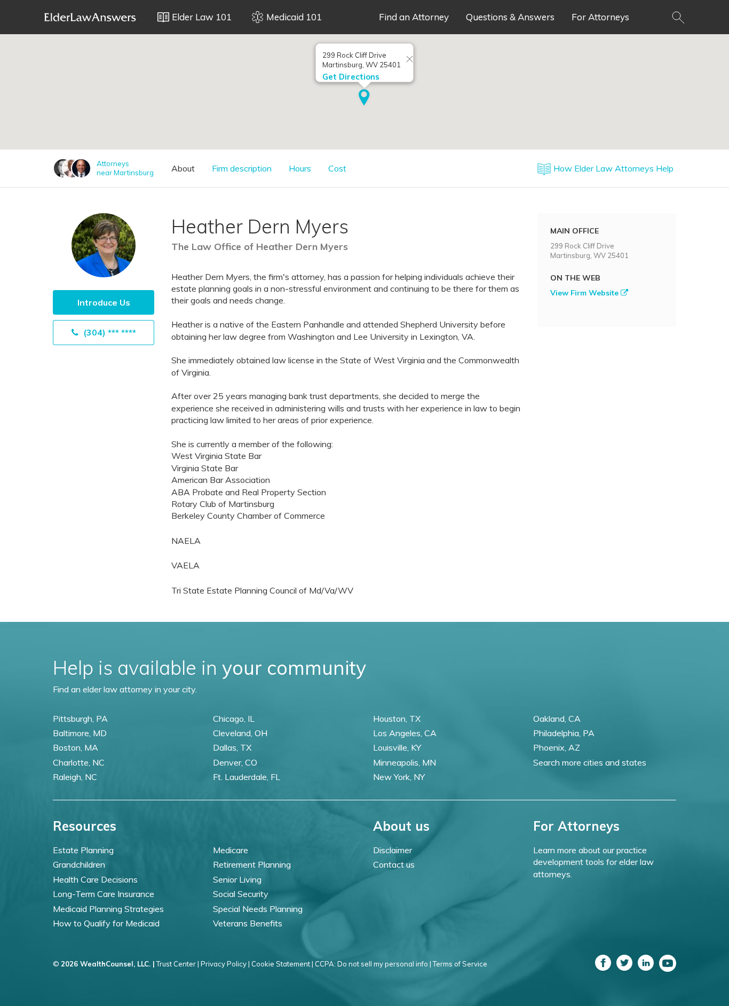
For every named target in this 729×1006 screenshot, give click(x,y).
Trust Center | (177, 964)
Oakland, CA (557, 718)
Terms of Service (460, 964)
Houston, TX (397, 718)
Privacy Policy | (225, 964)
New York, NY (399, 776)
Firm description (242, 168)
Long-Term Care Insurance (103, 893)
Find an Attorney (414, 16)
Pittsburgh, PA (80, 718)
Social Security (240, 893)
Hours (300, 168)
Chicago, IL (234, 718)
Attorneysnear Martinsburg (125, 168)
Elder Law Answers (90, 17)
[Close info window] (410, 59)
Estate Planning (83, 850)
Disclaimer (392, 850)
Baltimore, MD (80, 733)
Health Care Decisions (95, 879)
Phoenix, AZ (556, 747)
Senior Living (237, 879)
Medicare (230, 850)
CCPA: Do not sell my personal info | (373, 964)
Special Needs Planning (258, 908)
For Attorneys (600, 16)
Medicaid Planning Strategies (108, 908)
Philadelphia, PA (564, 733)
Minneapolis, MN (404, 762)
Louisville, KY (397, 747)
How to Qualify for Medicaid (106, 923)
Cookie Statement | (282, 964)
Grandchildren (79, 864)
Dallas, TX (232, 747)
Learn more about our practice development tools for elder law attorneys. (593, 862)
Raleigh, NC (75, 776)
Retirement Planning (252, 864)
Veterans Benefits (247, 923)
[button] (364, 98)
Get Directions (350, 77)
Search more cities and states (589, 762)
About (183, 168)
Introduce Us (103, 302)
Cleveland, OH (240, 733)
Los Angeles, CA (405, 733)
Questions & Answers (510, 16)
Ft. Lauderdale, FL (246, 776)
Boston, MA (75, 747)
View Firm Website (585, 293)
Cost (337, 168)
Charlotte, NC (79, 762)
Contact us (394, 864)
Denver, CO (235, 762)
